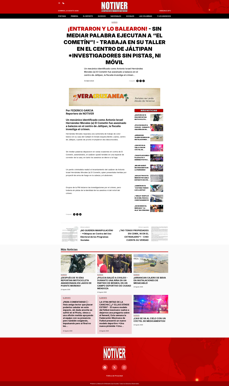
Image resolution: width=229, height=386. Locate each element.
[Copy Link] (143, 81)
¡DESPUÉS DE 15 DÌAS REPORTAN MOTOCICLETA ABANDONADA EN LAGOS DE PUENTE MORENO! (76, 281)
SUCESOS (102, 16)
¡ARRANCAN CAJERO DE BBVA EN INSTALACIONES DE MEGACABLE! (150, 280)
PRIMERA (74, 16)
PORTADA (62, 16)
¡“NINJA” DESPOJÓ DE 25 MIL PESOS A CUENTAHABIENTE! (142, 198)
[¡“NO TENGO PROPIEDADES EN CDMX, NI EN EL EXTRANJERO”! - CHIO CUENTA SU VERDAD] (159, 234)
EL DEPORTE (88, 16)
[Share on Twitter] (137, 81)
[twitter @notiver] (114, 367)
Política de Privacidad (114, 376)
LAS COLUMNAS (145, 16)
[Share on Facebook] (140, 81)
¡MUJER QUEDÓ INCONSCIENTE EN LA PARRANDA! (141, 168)
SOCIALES (130, 16)
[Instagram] (124, 367)
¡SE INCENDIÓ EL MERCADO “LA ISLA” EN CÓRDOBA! (142, 208)
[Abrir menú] (59, 3)
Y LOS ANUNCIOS (164, 16)
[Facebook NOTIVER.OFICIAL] (105, 367)
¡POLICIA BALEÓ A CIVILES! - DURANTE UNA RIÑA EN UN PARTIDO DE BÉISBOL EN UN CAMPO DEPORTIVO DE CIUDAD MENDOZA (114, 283)
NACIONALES (116, 16)
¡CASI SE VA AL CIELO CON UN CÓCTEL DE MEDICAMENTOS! (150, 319)
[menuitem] (114, 376)
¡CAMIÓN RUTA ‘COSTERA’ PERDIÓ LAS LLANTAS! (141, 188)
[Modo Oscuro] (63, 3)
